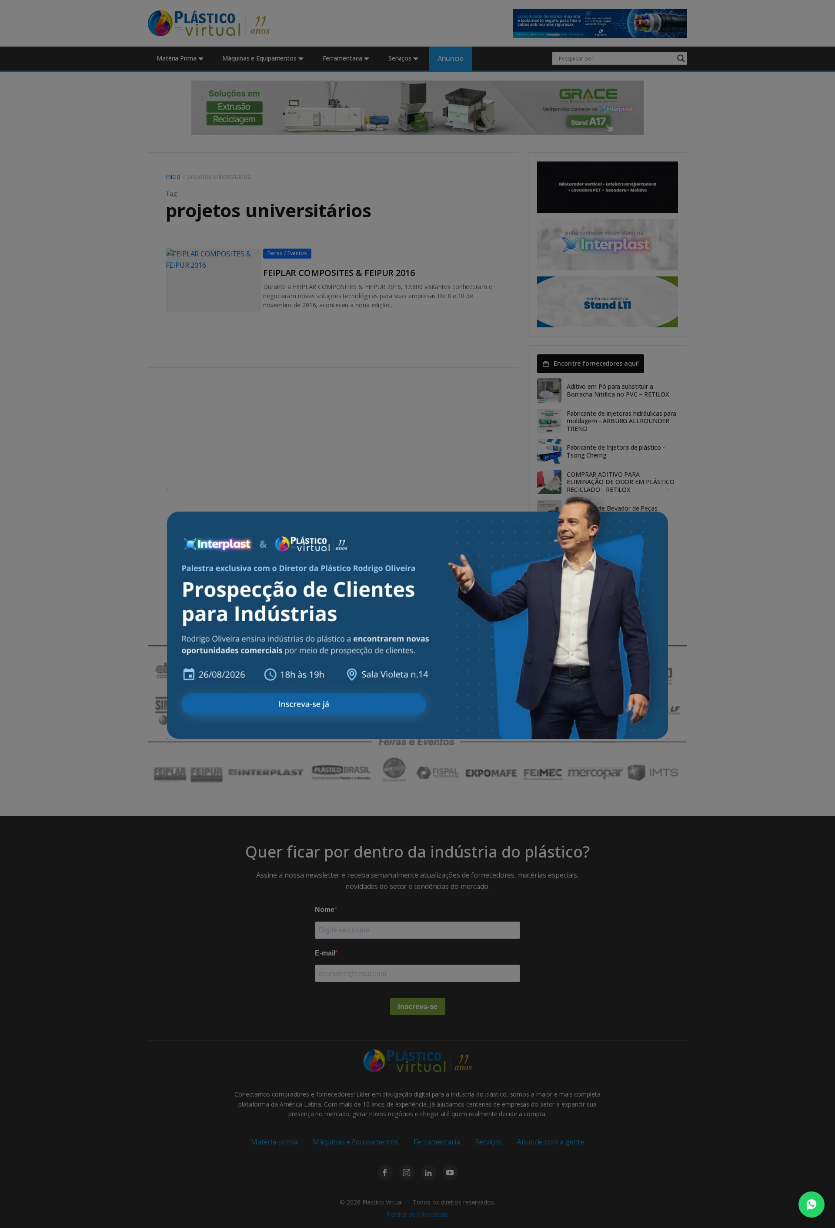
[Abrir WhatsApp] (811, 1204)
